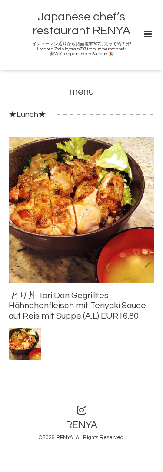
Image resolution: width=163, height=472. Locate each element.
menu (82, 92)
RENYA (81, 425)
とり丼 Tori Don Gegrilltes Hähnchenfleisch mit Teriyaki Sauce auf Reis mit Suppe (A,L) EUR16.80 (77, 305)
